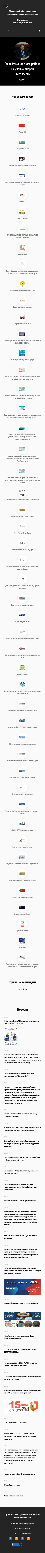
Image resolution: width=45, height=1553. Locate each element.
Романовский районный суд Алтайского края (22, 710)
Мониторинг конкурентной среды (22, 360)
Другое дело (22, 254)
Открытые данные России (22, 914)
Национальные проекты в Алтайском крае (22, 165)
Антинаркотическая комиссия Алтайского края (22, 761)
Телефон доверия (22, 674)
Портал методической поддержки (22, 605)
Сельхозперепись (22, 218)
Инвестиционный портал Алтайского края (22, 880)
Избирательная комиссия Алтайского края (22, 744)
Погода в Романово (22, 149)
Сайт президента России (22, 622)
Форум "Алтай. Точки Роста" (22, 533)
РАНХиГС (22, 201)
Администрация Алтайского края (22, 897)
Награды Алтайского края (22, 324)
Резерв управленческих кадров (22, 794)
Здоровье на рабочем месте (22, 307)
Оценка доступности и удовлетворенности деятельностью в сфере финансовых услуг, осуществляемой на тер (22, 436)
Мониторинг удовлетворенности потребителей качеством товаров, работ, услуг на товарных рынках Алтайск (22, 480)
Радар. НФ (22, 132)
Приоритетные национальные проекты (22, 777)
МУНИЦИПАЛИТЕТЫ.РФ (22, 115)
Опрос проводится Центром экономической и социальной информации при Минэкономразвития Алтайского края (22, 458)
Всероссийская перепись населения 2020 (22, 290)
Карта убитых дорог (22, 930)
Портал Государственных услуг (22, 550)
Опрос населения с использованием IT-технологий (22, 499)
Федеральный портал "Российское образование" (22, 864)
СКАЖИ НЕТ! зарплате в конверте (22, 830)
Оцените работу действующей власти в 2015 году (22, 638)
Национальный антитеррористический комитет (22, 727)
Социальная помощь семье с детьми (22, 516)
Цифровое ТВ (22, 947)
